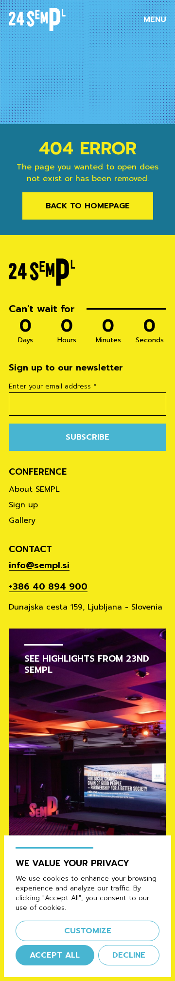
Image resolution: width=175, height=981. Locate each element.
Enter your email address (53, 386)
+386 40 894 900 (48, 586)
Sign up (23, 505)
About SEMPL (34, 489)
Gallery (22, 520)
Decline (128, 955)
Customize (87, 931)
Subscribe (87, 437)
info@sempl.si (39, 565)
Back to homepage (88, 206)
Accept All (55, 955)
